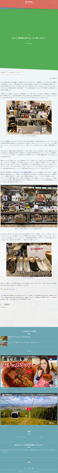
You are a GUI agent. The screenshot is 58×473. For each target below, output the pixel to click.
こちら (13, 289)
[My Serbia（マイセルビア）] (29, 2)
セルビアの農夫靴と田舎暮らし (26, 172)
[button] (55, 1)
